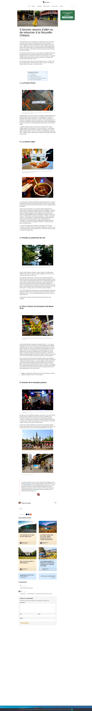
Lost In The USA (27, 483)
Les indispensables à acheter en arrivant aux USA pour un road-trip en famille (47, 564)
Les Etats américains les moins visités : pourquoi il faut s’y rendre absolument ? (46, 537)
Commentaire (22, 602)
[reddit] (30, 514)
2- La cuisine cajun (32, 75)
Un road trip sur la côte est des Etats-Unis (27, 535)
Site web (21, 618)
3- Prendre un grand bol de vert (35, 76)
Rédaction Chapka (25, 542)
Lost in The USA (26, 503)
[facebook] (28, 514)
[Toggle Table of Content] (46, 72)
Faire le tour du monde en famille (48, 576)
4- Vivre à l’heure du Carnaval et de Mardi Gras (38, 78)
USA (21, 508)
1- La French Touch (32, 73)
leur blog (36, 489)
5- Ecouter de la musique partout (35, 79)
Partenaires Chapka (45, 568)
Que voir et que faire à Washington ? (27, 562)
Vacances (17, 522)
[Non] (90, 709)
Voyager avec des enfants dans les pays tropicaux (27, 575)
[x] (26, 514)
